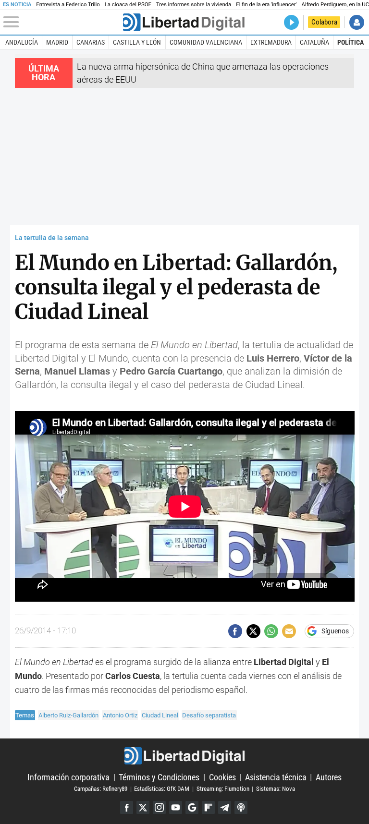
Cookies (222, 777)
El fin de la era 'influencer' (266, 4)
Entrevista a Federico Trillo (67, 4)
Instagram (159, 807)
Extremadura (271, 42)
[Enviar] (271, 631)
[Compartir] (235, 631)
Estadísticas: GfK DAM (161, 788)
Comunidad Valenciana (206, 42)
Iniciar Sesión (356, 22)
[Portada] (183, 22)
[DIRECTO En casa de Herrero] (291, 22)
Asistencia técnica (276, 777)
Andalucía (21, 42)
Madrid (57, 42)
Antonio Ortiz (120, 715)
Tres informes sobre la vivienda (193, 4)
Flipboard (208, 807)
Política (350, 42)
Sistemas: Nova (275, 788)
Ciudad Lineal (160, 715)
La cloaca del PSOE (128, 4)
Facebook (126, 807)
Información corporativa (68, 777)
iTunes (240, 807)
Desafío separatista (209, 715)
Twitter (142, 807)
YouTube (175, 807)
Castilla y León (137, 42)
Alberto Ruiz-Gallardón (68, 715)
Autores (329, 777)
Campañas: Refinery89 (100, 788)
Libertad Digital (184, 755)
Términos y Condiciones (159, 777)
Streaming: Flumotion (223, 788)
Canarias (90, 42)
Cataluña (314, 42)
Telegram (224, 807)
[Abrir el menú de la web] (62, 22)
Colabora (324, 22)
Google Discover (191, 807)
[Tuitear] (253, 631)
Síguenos (335, 631)
